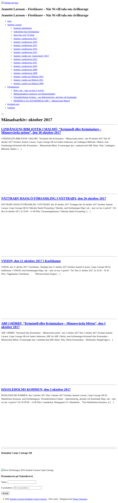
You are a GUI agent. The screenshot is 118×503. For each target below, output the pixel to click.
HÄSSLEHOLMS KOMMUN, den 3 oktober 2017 (36, 389)
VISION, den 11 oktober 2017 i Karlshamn (31, 261)
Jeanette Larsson (14, 25)
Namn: (4, 482)
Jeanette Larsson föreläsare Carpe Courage (28, 499)
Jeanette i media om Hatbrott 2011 (28, 80)
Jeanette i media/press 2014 (25, 49)
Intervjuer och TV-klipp (24, 35)
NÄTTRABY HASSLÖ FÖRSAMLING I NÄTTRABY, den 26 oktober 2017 (53, 198)
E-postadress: (7, 488)
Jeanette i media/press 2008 (25, 73)
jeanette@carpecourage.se (62, 465)
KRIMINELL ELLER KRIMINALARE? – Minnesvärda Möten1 (42, 101)
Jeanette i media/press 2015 (25, 45)
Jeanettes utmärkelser (23, 28)
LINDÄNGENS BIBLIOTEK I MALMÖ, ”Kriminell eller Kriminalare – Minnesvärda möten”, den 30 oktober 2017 (51, 130)
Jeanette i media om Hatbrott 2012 (28, 76)
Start (9, 21)
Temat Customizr (80, 499)
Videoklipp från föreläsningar (26, 32)
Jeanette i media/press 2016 (25, 42)
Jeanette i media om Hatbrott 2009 (28, 83)
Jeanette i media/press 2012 (25, 59)
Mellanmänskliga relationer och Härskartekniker (34, 94)
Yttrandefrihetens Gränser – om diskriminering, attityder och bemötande (45, 97)
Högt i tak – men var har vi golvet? (29, 90)
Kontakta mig (13, 104)
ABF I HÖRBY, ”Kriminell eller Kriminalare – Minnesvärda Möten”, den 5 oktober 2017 (53, 325)
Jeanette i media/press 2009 (25, 70)
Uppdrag (11, 108)
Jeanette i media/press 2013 (25, 52)
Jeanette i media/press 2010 (25, 66)
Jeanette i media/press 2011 (25, 63)
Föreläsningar (13, 87)
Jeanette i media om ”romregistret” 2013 (31, 56)
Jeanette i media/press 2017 (25, 38)
